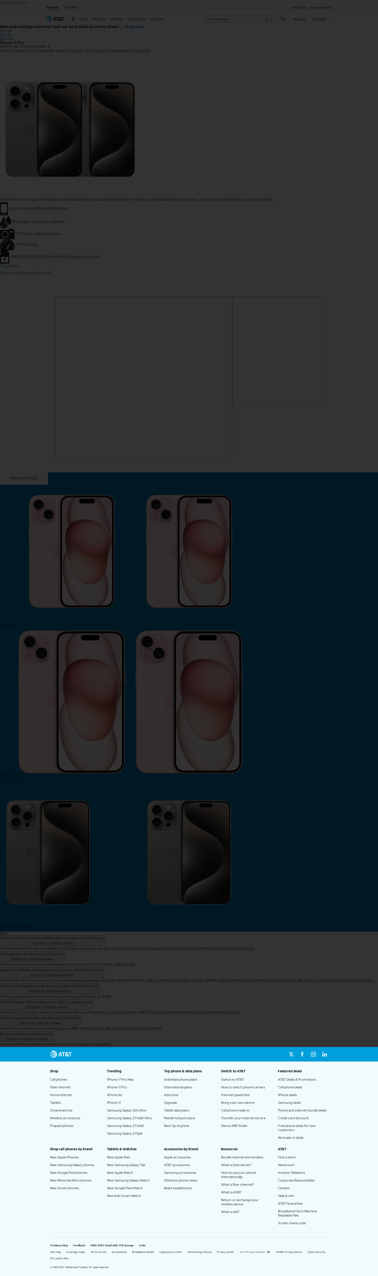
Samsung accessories (180, 1172)
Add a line (171, 1095)
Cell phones (58, 1079)
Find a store (286, 1157)
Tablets (55, 1102)
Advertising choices (200, 1252)
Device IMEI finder (234, 1125)
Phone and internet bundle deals (302, 1110)
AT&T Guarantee (290, 1203)
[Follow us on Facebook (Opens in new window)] (302, 1054)
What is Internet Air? (236, 1165)
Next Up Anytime (176, 1125)
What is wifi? (230, 1212)
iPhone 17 (114, 1102)
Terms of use (98, 1252)
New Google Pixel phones (68, 1172)
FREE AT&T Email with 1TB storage (112, 1245)
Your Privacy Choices (252, 1252)
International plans (178, 1087)
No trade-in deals (290, 1137)
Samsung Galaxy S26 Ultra (126, 1110)
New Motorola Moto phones (71, 1180)
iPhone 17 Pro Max (120, 1079)
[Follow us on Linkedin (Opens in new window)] (324, 1054)
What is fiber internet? (237, 1184)
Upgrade (170, 1102)
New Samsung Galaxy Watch (128, 1180)
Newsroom (286, 1165)
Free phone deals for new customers (297, 1127)
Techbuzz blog (59, 1245)
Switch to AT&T (232, 1079)
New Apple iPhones (64, 1157)
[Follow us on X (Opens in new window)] (291, 1054)
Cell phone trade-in (235, 1110)
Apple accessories (177, 1157)
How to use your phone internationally (238, 1174)
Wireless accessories (65, 1118)
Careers (284, 1188)
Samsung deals (289, 1102)
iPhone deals (287, 1095)
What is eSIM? (231, 1192)
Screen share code (292, 1223)
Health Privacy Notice (289, 1252)
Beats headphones (178, 1188)
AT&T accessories (177, 1165)
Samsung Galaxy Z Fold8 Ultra (129, 1118)
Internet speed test (235, 1095)
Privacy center (225, 1252)
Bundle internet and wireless (242, 1157)
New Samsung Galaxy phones (72, 1165)
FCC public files (59, 1258)
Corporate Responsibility (296, 1180)
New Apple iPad (118, 1157)
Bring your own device (237, 1102)
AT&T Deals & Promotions (297, 1079)
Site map (55, 1252)
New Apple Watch (120, 1172)
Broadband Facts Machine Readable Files (297, 1213)
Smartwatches (61, 1110)
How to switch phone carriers (243, 1087)
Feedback (79, 1245)
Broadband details (143, 1252)
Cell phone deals (290, 1087)
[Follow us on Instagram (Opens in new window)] (313, 1054)
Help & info (286, 1195)
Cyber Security (316, 1252)
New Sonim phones (64, 1188)
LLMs (142, 1245)
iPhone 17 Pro (117, 1087)
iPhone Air (114, 1095)
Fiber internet (60, 1087)
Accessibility (119, 1252)
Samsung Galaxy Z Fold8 (125, 1125)
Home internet (61, 1095)
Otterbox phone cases (180, 1180)
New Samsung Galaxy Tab (126, 1165)
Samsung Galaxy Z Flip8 (124, 1133)
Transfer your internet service (243, 1118)
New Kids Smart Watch (124, 1195)
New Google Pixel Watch (125, 1188)
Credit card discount (293, 1118)
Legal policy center (170, 1252)
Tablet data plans (176, 1110)
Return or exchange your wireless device (240, 1202)
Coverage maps (75, 1252)
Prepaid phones (61, 1125)
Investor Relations (291, 1172)
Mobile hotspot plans (179, 1118)
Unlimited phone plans (180, 1079)
